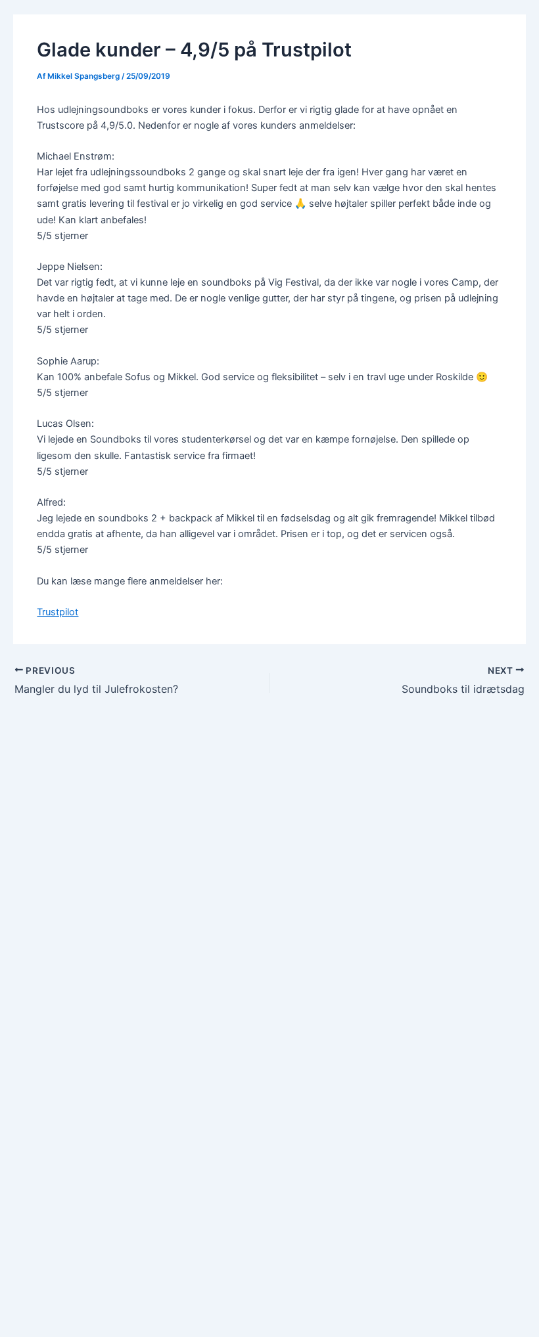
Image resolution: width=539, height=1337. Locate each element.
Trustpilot (57, 612)
